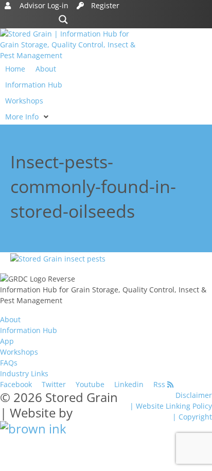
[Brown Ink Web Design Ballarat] (33, 429)
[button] (28, 117)
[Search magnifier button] (63, 19)
